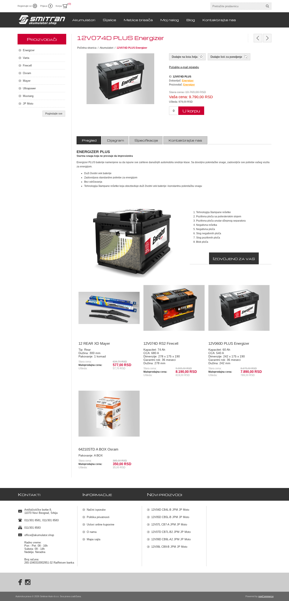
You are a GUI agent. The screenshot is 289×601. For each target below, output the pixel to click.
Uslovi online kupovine (100, 524)
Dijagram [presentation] (115, 140)
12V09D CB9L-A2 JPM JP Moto (171, 539)
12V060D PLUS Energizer (228, 344)
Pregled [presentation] (89, 140)
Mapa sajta (93, 539)
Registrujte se (25, 6)
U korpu (191, 110)
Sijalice (109, 20)
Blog (190, 20)
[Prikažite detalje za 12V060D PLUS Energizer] (239, 308)
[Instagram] (27, 582)
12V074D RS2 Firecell (160, 344)
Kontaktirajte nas (219, 20)
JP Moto (28, 103)
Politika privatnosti (98, 517)
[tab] (89, 140)
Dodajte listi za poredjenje (226, 56)
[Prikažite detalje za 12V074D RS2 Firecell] (174, 308)
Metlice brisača (138, 20)
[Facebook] (18, 582)
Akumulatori (83, 20)
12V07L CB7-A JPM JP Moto (169, 524)
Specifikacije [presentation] (146, 140)
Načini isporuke (96, 509)
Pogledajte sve (53, 113)
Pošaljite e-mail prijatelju (184, 67)
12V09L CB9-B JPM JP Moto (169, 546)
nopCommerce (266, 596)
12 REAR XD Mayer (94, 344)
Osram (27, 73)
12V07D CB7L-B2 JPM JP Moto (171, 531)
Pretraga (267, 6)
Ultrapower (29, 88)
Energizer (189, 84)
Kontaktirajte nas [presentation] (185, 140)
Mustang (28, 96)
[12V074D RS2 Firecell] (267, 38)
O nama (91, 531)
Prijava (43, 6)
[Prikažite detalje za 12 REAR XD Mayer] (109, 308)
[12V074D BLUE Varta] (258, 38)
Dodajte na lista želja (184, 56)
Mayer (26, 80)
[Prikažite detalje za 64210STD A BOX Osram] (109, 413)
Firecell (27, 65)
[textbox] (237, 6)
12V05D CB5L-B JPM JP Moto (170, 517)
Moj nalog (169, 20)
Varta (26, 57)
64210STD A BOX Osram (98, 449)
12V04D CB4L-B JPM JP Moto (170, 509)
